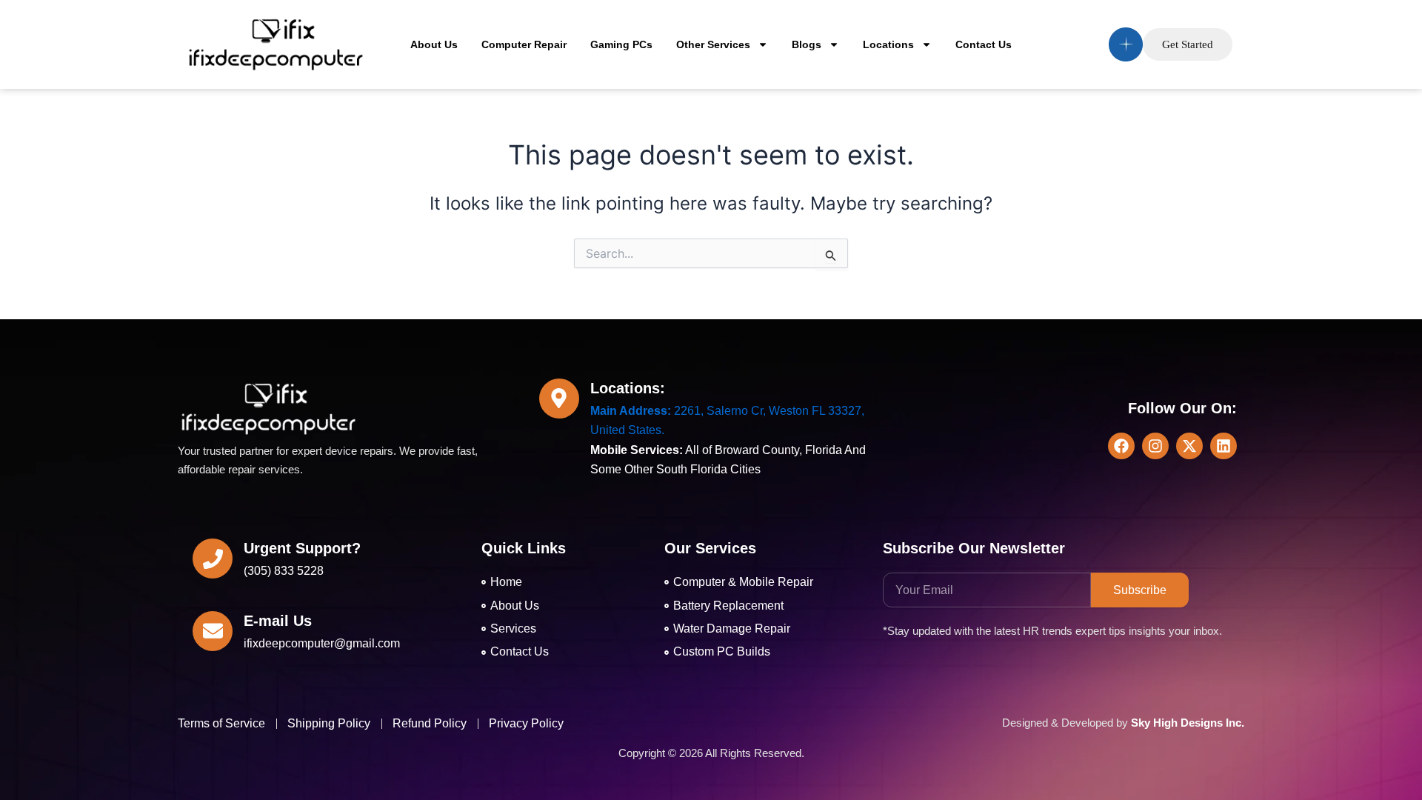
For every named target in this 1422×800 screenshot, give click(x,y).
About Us (434, 44)
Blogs (806, 44)
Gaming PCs (621, 44)
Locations (888, 44)
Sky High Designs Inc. (1187, 722)
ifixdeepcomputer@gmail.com (322, 643)
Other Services (713, 44)
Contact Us (983, 44)
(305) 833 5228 (284, 570)
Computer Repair (524, 44)
